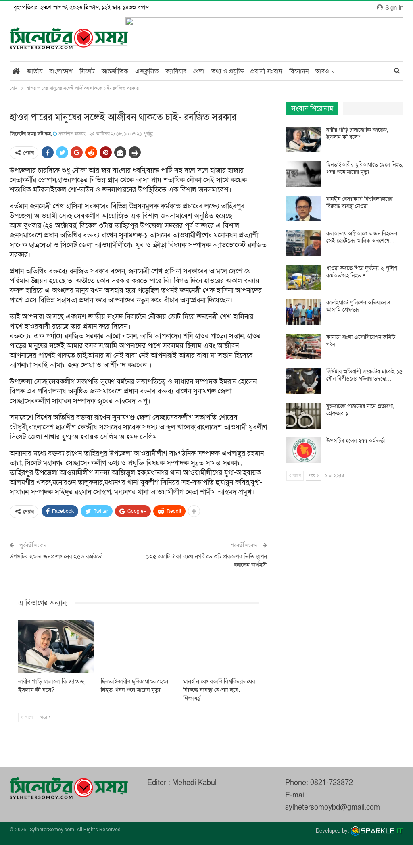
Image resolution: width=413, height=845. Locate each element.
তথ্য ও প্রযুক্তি (227, 71)
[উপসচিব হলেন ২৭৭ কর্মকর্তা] (303, 450)
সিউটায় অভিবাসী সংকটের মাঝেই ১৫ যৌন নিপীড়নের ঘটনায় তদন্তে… (364, 375)
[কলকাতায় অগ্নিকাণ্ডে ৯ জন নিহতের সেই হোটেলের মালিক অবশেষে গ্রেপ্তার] (303, 243)
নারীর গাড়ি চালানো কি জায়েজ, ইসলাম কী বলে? (357, 133)
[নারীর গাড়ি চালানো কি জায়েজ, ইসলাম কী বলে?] (56, 646)
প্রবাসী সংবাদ (266, 71)
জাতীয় (34, 71)
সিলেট (87, 71)
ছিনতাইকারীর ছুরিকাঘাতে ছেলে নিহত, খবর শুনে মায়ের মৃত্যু (364, 168)
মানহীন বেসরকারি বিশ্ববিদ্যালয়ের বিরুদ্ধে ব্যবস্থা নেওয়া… (359, 202)
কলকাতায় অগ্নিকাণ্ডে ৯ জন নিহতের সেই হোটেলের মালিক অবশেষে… (361, 237)
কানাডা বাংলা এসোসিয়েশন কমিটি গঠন (360, 340)
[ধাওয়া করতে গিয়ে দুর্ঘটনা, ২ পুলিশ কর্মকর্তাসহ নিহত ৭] (303, 278)
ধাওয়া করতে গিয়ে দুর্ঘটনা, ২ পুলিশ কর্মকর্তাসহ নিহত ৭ (361, 271)
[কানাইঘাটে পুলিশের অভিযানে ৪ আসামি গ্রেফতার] (303, 312)
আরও (322, 71)
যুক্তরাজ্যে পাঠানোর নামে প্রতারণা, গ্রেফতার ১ (360, 409)
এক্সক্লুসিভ (147, 71)
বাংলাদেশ (61, 71)
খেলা (198, 71)
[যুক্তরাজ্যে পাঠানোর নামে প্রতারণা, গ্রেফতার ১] (303, 416)
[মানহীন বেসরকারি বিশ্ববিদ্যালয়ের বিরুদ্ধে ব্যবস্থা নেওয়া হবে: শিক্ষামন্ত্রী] (221, 646)
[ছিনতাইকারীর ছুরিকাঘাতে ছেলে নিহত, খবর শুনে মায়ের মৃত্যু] (138, 646)
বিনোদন (299, 71)
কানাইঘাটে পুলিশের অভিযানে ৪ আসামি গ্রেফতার (358, 306)
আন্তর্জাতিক (115, 71)
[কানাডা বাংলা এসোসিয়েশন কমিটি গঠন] (303, 347)
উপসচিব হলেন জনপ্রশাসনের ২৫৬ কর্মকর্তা (56, 556)
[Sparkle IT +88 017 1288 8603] (377, 831)
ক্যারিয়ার (175, 71)
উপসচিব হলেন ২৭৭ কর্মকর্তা (355, 441)
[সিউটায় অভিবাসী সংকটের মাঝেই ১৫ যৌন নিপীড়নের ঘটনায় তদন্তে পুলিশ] (303, 381)
